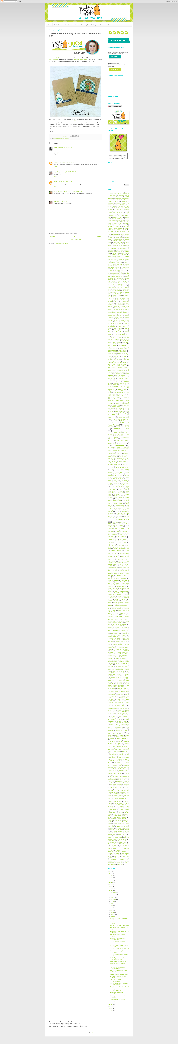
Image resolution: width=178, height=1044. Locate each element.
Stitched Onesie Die (117, 793)
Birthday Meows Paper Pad (115, 251)
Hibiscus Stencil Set (114, 483)
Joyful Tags (112, 514)
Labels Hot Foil (121, 517)
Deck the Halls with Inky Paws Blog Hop (118, 364)
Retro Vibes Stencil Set (122, 713)
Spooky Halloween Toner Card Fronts (121, 775)
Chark (55, 201)
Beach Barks (121, 232)
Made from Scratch (121, 542)
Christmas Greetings (122, 312)
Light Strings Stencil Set (118, 525)
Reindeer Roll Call (111, 710)
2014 (110, 1008)
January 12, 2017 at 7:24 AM (65, 181)
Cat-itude (116, 301)
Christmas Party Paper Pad (114, 315)
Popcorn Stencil (123, 689)
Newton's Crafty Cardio (123, 610)
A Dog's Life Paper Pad (123, 195)
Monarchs (110, 556)
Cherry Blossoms (119, 304)
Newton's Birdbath (116, 589)
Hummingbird (118, 506)
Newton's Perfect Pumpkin (118, 635)
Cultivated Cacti (112, 350)
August (112, 901)
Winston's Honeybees (121, 851)
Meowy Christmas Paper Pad (121, 548)
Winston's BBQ (117, 848)
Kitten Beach (110, 516)
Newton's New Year (115, 633)
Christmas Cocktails (117, 309)
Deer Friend (112, 366)
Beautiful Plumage (118, 239)
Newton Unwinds (121, 586)
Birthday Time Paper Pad (123, 257)
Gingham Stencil (112, 443)
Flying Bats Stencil (124, 417)
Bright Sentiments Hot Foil (117, 273)
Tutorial (112, 829)
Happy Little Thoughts (115, 463)
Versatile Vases (122, 834)
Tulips (111, 828)
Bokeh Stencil (125, 267)
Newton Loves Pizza (121, 581)
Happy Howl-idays (112, 461)
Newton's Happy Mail (113, 621)
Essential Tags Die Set (121, 380)
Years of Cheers (112, 864)
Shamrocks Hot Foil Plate (121, 730)
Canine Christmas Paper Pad (115, 287)
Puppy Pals (120, 699)
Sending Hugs (114, 724)
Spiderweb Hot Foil (112, 770)
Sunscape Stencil (115, 801)
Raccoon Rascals (122, 707)
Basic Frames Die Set (115, 228)
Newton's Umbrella (124, 653)
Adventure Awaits (120, 203)
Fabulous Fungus (125, 384)
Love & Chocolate (119, 528)
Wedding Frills (111, 840)
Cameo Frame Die (122, 281)
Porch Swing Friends (113, 691)
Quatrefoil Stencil (111, 707)
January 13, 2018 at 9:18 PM (64, 201)
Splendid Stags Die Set (114, 773)
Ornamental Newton (112, 661)
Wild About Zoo (124, 843)
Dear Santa (124, 361)
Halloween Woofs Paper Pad (120, 455)
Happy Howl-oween (124, 461)
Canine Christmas (121, 286)
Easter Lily (110, 376)
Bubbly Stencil (118, 275)
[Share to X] (75, 136)
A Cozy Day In (112, 195)
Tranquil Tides (111, 818)
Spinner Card (123, 771)
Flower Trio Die (112, 417)
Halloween (119, 447)
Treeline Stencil (117, 821)
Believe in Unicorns (118, 242)
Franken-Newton (116, 431)
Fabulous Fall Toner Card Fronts (120, 383)
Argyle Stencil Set (117, 207)
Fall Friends (115, 386)
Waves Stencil (122, 839)
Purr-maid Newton (120, 705)
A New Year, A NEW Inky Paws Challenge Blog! (117, 980)
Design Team (58, 25)
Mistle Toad (114, 554)
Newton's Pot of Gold (114, 638)
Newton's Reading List (113, 642)
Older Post (99, 236)
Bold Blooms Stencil (114, 268)
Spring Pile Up (126, 785)
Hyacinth (125, 506)
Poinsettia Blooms (122, 688)
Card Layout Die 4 (113, 293)
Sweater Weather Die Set (80, 59)
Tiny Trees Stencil (118, 814)
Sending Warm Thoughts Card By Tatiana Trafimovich (118, 989)
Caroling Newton (117, 295)
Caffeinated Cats (120, 279)
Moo (117, 556)
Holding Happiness (124, 485)
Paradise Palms (112, 668)
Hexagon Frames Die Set (113, 481)
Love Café (114, 534)
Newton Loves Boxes (120, 578)
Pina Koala (119, 683)
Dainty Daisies (111, 358)
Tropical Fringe (111, 826)
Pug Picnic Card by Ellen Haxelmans (119, 925)
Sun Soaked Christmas (113, 800)
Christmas (116, 306)
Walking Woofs (118, 837)
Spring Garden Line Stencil (116, 784)
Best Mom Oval (117, 243)
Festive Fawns (119, 400)
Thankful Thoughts (112, 809)
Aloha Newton (111, 206)
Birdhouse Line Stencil (119, 245)
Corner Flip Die (113, 343)
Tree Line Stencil (118, 820)
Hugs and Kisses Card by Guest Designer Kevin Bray (118, 939)
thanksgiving (113, 811)
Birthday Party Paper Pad (119, 254)
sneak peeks (113, 752)
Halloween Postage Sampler (122, 452)
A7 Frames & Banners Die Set (118, 200)
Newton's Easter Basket (115, 616)
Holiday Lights (117, 495)
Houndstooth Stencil (119, 505)
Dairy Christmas (120, 358)
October (113, 897)
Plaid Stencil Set (122, 686)
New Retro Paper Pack (115, 568)
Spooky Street (119, 781)
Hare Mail (125, 464)
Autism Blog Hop (119, 209)
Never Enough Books (124, 565)
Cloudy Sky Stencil (120, 330)
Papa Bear (110, 666)
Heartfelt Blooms (115, 469)
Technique (114, 807)
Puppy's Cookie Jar (119, 702)
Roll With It (110, 714)
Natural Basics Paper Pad (121, 562)
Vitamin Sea (118, 836)
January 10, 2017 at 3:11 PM (65, 147)
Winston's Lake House (113, 853)
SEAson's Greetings (124, 722)
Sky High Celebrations (116, 740)
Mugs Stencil (111, 559)
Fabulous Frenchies (113, 384)
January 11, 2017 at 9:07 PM (69, 172)
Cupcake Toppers (112, 353)
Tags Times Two (120, 806)
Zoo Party (120, 864)
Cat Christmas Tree (121, 298)
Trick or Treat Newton (119, 823)
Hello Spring (124, 480)
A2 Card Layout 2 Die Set (122, 198)
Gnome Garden (123, 443)
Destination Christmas (122, 367)
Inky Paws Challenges (91, 25)
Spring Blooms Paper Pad (122, 782)
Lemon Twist (111, 523)
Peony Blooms (125, 676)
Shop (109, 25)
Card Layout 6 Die (115, 290)
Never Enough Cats (113, 567)
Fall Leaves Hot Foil (119, 387)
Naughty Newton (112, 564)
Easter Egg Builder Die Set (121, 375)
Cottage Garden (112, 345)
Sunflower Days (125, 800)
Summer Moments (117, 796)
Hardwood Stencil (115, 464)
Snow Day (120, 754)
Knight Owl (126, 516)
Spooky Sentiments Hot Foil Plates (118, 778)
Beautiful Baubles (125, 234)
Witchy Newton (113, 858)
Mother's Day (112, 558)
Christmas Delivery (117, 310)
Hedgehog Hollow (118, 478)
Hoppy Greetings (118, 503)
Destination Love (111, 369)
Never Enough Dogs (124, 567)
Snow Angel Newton (122, 752)
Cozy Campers (111, 347)
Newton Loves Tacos (113, 583)
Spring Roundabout (115, 787)
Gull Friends (111, 447)
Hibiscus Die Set (125, 481)
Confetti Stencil (116, 342)
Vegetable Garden (112, 834)
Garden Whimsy (113, 439)
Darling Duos (125, 359)
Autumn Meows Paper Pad (116, 215)
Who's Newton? (77, 25)
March (112, 912)
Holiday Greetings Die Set (115, 491)
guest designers (57, 138)
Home (49, 25)
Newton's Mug (125, 630)
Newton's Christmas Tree (113, 607)
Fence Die (110, 400)
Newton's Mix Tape (122, 628)
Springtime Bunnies (121, 789)
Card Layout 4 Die (116, 289)
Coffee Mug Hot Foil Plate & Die (114, 337)
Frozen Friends (118, 435)
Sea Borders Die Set (114, 719)
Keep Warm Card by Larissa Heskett (119, 987)
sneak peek (125, 751)
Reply (55, 157)
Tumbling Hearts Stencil (122, 828)
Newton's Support (115, 650)
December (113, 892)
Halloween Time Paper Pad (115, 453)
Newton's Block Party (115, 597)
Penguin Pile (116, 675)
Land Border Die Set (121, 520)
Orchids (117, 658)
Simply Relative (119, 735)
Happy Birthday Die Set (119, 458)
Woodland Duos (123, 858)
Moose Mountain (125, 556)
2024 (110, 875)
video (109, 836)
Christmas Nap (122, 314)
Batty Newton (111, 231)
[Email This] (71, 136)
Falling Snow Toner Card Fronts (121, 392)
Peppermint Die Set (114, 677)
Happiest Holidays (123, 456)
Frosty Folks (120, 434)
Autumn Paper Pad (117, 218)
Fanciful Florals (122, 394)
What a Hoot (122, 842)
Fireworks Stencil (116, 406)
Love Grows (111, 536)
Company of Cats (115, 340)
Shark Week (115, 733)
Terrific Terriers (123, 807)
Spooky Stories (111, 781)
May (112, 908)
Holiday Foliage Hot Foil (118, 488)
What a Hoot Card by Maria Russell (119, 974)
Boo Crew (123, 268)
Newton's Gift (120, 618)
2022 (110, 880)
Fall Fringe (123, 386)
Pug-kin (127, 694)
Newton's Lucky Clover (121, 627)
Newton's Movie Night (113, 630)
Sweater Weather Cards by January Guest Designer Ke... (119, 984)
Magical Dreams (112, 544)
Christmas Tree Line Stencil (120, 321)
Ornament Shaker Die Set (120, 660)
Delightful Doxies (122, 366)
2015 (110, 1006)
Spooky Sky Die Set (122, 779)
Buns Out (119, 278)
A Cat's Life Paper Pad (123, 193)
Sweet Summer (119, 803)
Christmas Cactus (118, 307)
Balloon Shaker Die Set (115, 223)
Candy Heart (110, 286)
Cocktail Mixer (117, 331)
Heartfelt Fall (118, 472)
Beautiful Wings (117, 240)
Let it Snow (119, 523)
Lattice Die (115, 522)
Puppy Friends (123, 697)
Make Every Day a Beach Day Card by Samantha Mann (119, 928)
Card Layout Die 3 (124, 292)
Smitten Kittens (116, 751)
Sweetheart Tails (122, 804)
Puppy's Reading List (118, 703)
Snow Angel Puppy (112, 754)
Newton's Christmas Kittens (121, 605)
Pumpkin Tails (116, 697)
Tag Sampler (110, 806)
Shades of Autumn (122, 729)
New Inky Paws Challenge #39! (118, 961)
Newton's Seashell (117, 644)
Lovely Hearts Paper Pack (114, 540)
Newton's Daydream (113, 615)
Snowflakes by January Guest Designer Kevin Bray (117, 1000)
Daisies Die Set (116, 359)
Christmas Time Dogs (113, 320)
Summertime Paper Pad (120, 798)
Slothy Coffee (118, 749)
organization (124, 658)
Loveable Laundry (121, 537)
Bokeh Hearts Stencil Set (113, 267)
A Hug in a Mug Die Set (115, 196)
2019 (110, 886)
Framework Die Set (121, 429)
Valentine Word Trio (122, 832)
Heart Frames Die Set (122, 467)
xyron (126, 862)
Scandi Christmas (123, 716)
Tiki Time (120, 812)
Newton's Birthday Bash (117, 593)
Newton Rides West (117, 585)
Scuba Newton (123, 717)
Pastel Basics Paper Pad (117, 669)
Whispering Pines (112, 843)
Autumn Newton (117, 217)
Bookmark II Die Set (112, 272)
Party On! (121, 668)
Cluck (109, 331)
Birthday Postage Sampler (114, 256)
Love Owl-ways (122, 536)
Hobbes (115, 484)
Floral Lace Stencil (114, 414)
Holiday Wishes (117, 500)
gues (109, 445)
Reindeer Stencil (120, 710)
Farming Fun (115, 397)
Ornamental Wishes (124, 661)
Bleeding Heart (111, 264)
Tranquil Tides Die (122, 818)
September (113, 899)
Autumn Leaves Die (123, 214)
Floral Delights (115, 413)
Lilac (126, 525)
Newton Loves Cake (113, 580)
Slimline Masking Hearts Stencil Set (116, 748)
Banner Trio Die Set (113, 226)
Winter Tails (117, 856)
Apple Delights (121, 206)
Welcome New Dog (112, 842)
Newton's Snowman (122, 646)
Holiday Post (126, 495)
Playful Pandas (111, 688)
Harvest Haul (110, 466)
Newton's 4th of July (113, 588)
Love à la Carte (112, 533)
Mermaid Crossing (116, 550)
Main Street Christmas (124, 544)
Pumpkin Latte (114, 696)
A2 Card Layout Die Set (115, 199)
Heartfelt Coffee (119, 470)
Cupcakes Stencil (122, 353)
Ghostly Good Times (121, 440)
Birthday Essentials (112, 248)
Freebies (102, 25)
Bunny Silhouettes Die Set (118, 276)
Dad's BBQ (116, 356)
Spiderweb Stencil (112, 771)
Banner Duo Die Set (120, 225)
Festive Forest (118, 402)
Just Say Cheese (121, 514)
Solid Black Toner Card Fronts (122, 767)
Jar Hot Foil (119, 513)
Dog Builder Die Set (120, 370)
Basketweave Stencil (121, 229)
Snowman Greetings (117, 764)
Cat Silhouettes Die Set (121, 300)
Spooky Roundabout (124, 776)
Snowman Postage (117, 765)
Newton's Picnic (125, 636)
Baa (118, 221)
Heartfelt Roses (118, 477)
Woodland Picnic (112, 859)
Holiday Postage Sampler (116, 497)
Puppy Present (119, 700)
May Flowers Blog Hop (117, 547)
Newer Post (52, 236)
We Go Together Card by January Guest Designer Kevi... (118, 958)
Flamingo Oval (115, 409)
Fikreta (55, 147)
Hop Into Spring (119, 502)
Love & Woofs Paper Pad (121, 531)
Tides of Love (112, 812)
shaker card (110, 730)
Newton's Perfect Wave (113, 636)
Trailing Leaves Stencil (119, 817)
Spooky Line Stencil (113, 776)
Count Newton (122, 345)
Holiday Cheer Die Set (116, 486)
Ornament (110, 660)
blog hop (119, 264)
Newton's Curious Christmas (116, 613)
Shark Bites (110, 732)
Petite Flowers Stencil (119, 679)
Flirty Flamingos (119, 411)
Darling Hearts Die (114, 361)
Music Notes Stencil (122, 559)
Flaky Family (118, 408)
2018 (110, 888)
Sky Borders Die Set (123, 738)
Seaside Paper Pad (112, 722)
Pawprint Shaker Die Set (114, 674)
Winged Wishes (112, 847)
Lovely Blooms (123, 539)
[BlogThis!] (73, 136)
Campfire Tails (111, 282)
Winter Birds (120, 854)
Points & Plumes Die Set (113, 689)
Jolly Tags (126, 513)
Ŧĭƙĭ (57, 153)
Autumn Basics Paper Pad (120, 210)
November (113, 895)
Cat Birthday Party (121, 296)
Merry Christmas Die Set (121, 551)
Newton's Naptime (114, 632)
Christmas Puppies (118, 317)
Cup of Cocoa (122, 350)
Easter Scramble (111, 378)
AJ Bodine (56, 162)
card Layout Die (114, 292)
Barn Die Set (126, 226)
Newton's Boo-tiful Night (120, 599)
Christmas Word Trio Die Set (120, 325)
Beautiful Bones (119, 237)
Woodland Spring (124, 859)
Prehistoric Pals (112, 694)
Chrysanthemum (111, 326)
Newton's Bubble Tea (118, 602)
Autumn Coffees (111, 212)
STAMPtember (125, 790)
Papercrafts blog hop (121, 666)
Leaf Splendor (123, 522)
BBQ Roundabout (121, 231)
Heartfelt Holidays (117, 474)
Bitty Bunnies (120, 261)
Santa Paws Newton (124, 715)
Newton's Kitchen (111, 625)
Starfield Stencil (113, 792)
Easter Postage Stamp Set (121, 376)
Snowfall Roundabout (114, 760)
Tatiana (55, 181)
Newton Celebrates (112, 570)
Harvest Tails (119, 466)
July (112, 903)
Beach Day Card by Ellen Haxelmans (116, 993)
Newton (125, 568)
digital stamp (121, 369)
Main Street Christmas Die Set (116, 545)
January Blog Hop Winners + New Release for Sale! (118, 942)
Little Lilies (110, 527)
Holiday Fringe (123, 489)
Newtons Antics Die (123, 655)
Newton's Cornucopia (117, 608)
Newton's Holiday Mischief (119, 624)
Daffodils (124, 356)
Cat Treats (110, 301)
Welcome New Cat (122, 840)
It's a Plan (118, 511)
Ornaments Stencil (114, 663)
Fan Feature (112, 394)
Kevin (57, 58)
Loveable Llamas (112, 539)
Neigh (111, 566)
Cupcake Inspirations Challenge (117, 351)
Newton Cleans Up (124, 570)
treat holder (110, 820)
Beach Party (115, 234)
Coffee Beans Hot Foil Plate (117, 333)
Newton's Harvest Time (117, 622)
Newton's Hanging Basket (121, 619)
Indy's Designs (57, 172)
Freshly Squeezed (117, 432)
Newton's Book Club (113, 600)
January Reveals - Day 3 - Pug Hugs (119, 948)
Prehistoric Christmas (122, 693)
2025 (110, 873)
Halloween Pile (111, 452)
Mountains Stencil (123, 558)
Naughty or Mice (124, 564)
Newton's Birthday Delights (114, 594)
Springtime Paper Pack (114, 790)
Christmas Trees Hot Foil (114, 323)
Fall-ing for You (121, 389)
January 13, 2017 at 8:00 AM (75, 191)
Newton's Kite (120, 625)
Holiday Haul (121, 492)
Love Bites (121, 533)
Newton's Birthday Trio (123, 596)
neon (116, 565)
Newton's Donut (125, 614)
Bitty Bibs (113, 261)
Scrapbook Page (112, 718)
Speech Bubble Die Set (117, 768)
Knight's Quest (112, 517)
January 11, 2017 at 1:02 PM (67, 162)
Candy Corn (121, 282)
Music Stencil (111, 561)
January (113, 916)
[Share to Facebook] (76, 136)
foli (110, 419)
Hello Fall (116, 480)
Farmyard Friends (125, 397)
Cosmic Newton (122, 344)
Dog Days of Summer (121, 372)
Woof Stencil (121, 861)
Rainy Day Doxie (123, 708)
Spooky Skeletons (112, 779)
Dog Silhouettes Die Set (118, 373)
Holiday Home (117, 494)
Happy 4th (110, 458)
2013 (110, 1010)
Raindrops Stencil (112, 708)
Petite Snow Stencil (119, 682)
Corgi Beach (125, 342)
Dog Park (110, 373)
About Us (67, 25)
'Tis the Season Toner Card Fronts (115, 192)
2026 (110, 871)
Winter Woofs (126, 856)
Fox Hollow (115, 421)
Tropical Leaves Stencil (123, 826)
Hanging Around (112, 456)
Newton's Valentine (113, 655)
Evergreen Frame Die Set (114, 381)
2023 (110, 877)
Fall (110, 386)
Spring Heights (117, 785)
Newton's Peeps (125, 633)
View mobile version (75, 239)
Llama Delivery (119, 527)
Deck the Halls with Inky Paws (117, 362)
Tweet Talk (119, 829)
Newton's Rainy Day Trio (121, 641)
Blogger (92, 1032)
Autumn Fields (120, 212)
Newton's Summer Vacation (121, 649)
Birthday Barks (123, 247)
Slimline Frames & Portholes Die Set (118, 742)
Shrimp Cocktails (123, 733)
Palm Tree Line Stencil (121, 664)
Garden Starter (125, 437)
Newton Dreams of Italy (116, 572)
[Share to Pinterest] (78, 136)
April (112, 910)
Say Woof (113, 716)
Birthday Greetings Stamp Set (122, 250)
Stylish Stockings (118, 795)
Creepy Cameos (123, 348)
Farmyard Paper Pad (114, 398)
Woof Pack (113, 861)
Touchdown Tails (117, 815)
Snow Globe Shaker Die (116, 757)
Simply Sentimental (121, 736)
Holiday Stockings (120, 498)
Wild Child (113, 845)
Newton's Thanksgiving (123, 652)
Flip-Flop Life (110, 411)
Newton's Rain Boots (117, 639)
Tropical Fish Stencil (121, 825)
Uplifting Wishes (117, 831)
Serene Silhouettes (118, 727)
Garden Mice (116, 437)
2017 (110, 891)
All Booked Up (123, 204)
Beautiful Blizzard (115, 236)
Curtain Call (120, 354)
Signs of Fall (110, 735)
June (112, 905)
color (109, 340)
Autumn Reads (120, 220)
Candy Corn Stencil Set (121, 284)
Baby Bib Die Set (125, 221)
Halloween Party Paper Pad (120, 450)
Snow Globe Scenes (123, 756)
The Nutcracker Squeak (123, 811)
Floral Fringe (123, 413)
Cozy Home (120, 347)
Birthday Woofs (112, 259)
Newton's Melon (111, 628)
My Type (121, 561)
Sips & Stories (111, 738)
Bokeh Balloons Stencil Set (120, 265)
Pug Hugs (120, 694)
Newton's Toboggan (114, 653)
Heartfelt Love (118, 475)
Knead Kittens (119, 516)
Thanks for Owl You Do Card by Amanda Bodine (118, 967)
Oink (116, 657)
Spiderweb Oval (123, 770)
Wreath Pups (119, 862)
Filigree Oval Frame (120, 403)
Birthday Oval (116, 253)
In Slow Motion (112, 508)
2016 (110, 1004)
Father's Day (124, 398)
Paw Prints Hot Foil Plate (118, 671)
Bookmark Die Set (120, 270)
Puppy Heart (111, 699)
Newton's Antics (124, 588)
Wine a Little (123, 845)
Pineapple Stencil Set (118, 685)
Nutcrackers (110, 657)
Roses (115, 714)
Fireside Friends (116, 405)
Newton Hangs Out (118, 576)
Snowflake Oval (118, 762)
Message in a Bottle (112, 553)
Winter (113, 854)
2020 (110, 884)
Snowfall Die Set (122, 759)
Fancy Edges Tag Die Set (115, 395)
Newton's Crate (112, 611)
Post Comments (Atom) (62, 243)
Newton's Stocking (112, 647)
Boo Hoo (110, 270)
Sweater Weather (53, 59)
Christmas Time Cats (121, 318)
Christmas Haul (111, 314)
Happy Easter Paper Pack (121, 459)
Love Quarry (111, 537)
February (113, 914)
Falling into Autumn (113, 391)
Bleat (126, 262)
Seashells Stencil (121, 721)
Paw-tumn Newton (122, 672)
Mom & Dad (123, 554)
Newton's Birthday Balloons (121, 591)
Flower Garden (122, 416)
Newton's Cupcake (122, 611)
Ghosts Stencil (111, 442)
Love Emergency (123, 534)
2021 (110, 882)
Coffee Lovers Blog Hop (119, 336)
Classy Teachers (118, 328)
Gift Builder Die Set (122, 442)
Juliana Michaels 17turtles (60, 191)
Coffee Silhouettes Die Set (121, 339)
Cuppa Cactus (111, 354)
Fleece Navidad (123, 409)
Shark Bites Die (120, 732)
